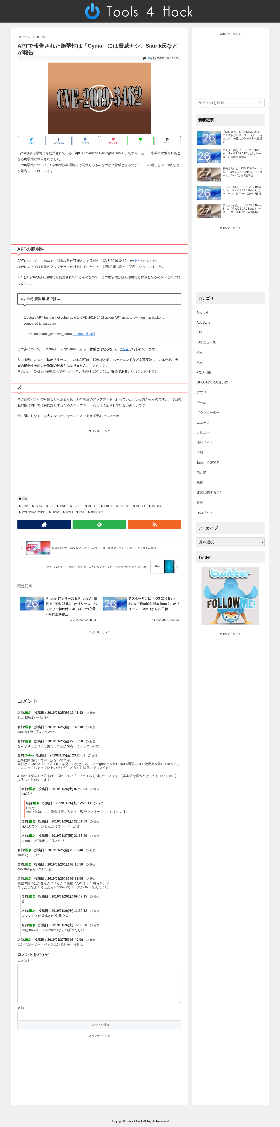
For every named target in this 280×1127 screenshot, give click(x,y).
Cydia (25, 506)
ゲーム (201, 402)
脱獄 (24, 498)
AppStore (203, 322)
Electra (39, 506)
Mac (200, 352)
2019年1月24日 (84, 334)
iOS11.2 (92, 506)
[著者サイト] (44, 524)
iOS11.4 (140, 506)
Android (202, 312)
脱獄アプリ (97, 512)
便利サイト (205, 442)
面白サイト (205, 512)
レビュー (203, 432)
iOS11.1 (77, 506)
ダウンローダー (208, 412)
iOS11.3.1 (124, 506)
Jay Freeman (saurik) (33, 512)
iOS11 (63, 506)
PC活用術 (204, 372)
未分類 (201, 472)
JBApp (55, 512)
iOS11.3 (108, 506)
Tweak (69, 512)
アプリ (201, 392)
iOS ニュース (206, 342)
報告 (136, 260)
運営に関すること (210, 492)
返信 (92, 712)
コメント (25, 960)
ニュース (203, 422)
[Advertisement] (99, 207)
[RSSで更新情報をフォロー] (154, 524)
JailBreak (157, 506)
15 (149, 58)
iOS (51, 506)
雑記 (200, 502)
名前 (20, 1008)
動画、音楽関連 (208, 462)
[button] (260, 102)
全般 (200, 452)
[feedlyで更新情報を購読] (99, 524)
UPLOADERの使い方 (212, 382)
